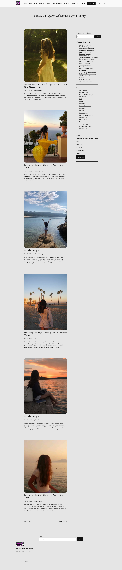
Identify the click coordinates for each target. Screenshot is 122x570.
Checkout (59, 3)
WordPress (26, 561)
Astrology (40, 254)
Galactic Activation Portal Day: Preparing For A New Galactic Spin (45, 85)
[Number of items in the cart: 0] (104, 3)
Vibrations (82, 129)
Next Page (63, 521)
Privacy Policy (76, 3)
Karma (81, 108)
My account (67, 3)
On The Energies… (33, 250)
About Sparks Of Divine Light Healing (39, 3)
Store (83, 3)
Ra (36, 90)
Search (98, 36)
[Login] (99, 3)
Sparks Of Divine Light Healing (24, 548)
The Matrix (82, 124)
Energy (40, 90)
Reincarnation (83, 119)
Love (80, 110)
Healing (40, 171)
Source (81, 122)
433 (30, 521)
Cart (53, 3)
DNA (80, 99)
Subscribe (91, 3)
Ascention (41, 420)
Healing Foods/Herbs (85, 106)
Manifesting (82, 113)
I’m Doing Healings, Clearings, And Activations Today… (45, 166)
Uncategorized (83, 126)
